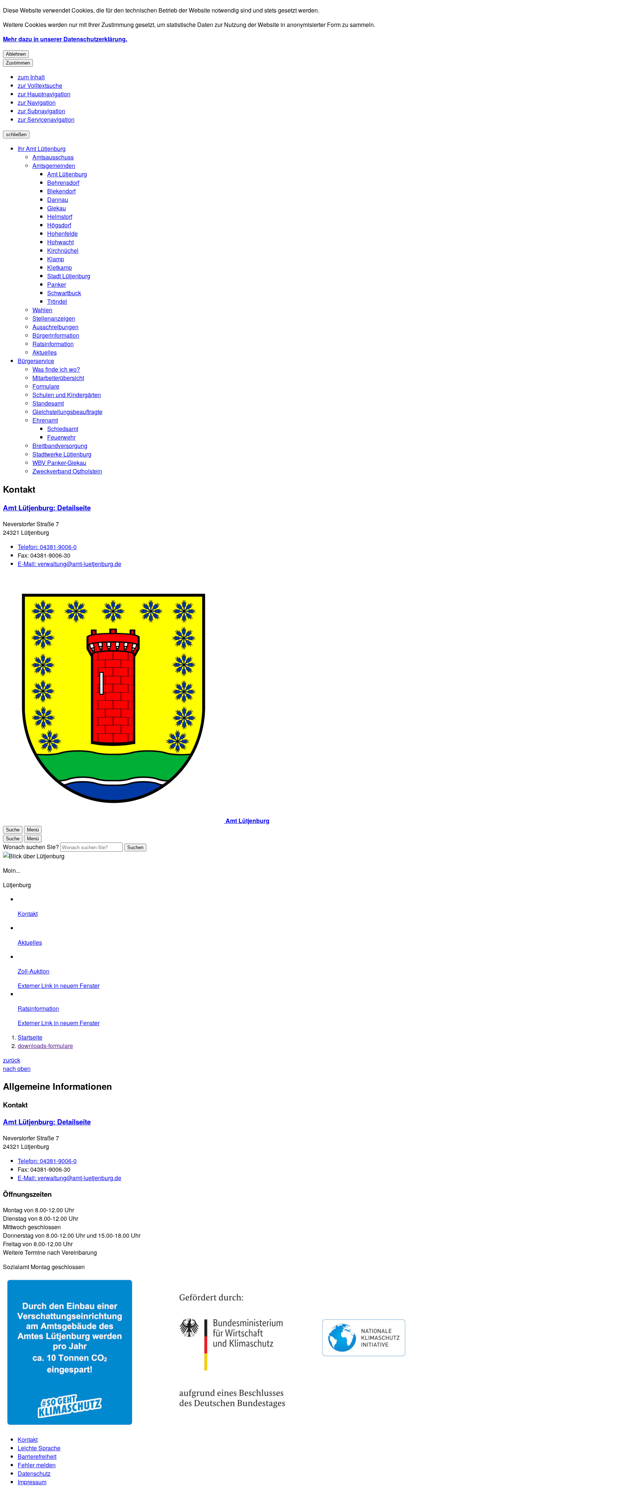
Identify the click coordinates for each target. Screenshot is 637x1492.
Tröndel (57, 301)
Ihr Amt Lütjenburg (42, 148)
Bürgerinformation (55, 335)
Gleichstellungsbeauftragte (67, 411)
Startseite (30, 1037)
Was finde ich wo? (56, 369)
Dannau (57, 199)
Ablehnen (16, 54)
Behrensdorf (63, 182)
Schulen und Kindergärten (66, 394)
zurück (11, 1060)
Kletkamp (59, 267)
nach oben (17, 1068)
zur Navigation (37, 102)
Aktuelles (44, 352)
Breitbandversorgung (59, 445)
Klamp (55, 259)
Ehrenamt (45, 420)
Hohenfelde (62, 233)
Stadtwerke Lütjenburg (61, 454)
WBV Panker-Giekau (59, 462)
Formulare (45, 386)
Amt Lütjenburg (67, 174)
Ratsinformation (53, 344)
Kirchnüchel (63, 250)
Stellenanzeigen (53, 318)
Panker (56, 284)
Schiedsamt (62, 428)
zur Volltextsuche (40, 85)
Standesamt (48, 403)
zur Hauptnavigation (44, 94)
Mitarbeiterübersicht (58, 377)
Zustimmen (18, 63)
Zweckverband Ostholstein (67, 471)
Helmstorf (59, 216)
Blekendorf (61, 191)
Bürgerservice (36, 360)
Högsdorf (59, 225)
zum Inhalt (31, 77)
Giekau (56, 208)
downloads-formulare (45, 1045)
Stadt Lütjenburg (68, 276)
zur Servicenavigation (46, 119)
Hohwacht (60, 242)
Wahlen (42, 310)
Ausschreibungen (55, 327)
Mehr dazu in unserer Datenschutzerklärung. (65, 39)
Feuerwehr (61, 437)
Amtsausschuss (53, 157)
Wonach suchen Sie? (31, 847)
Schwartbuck (64, 293)
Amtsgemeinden (53, 165)
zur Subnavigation (41, 111)
